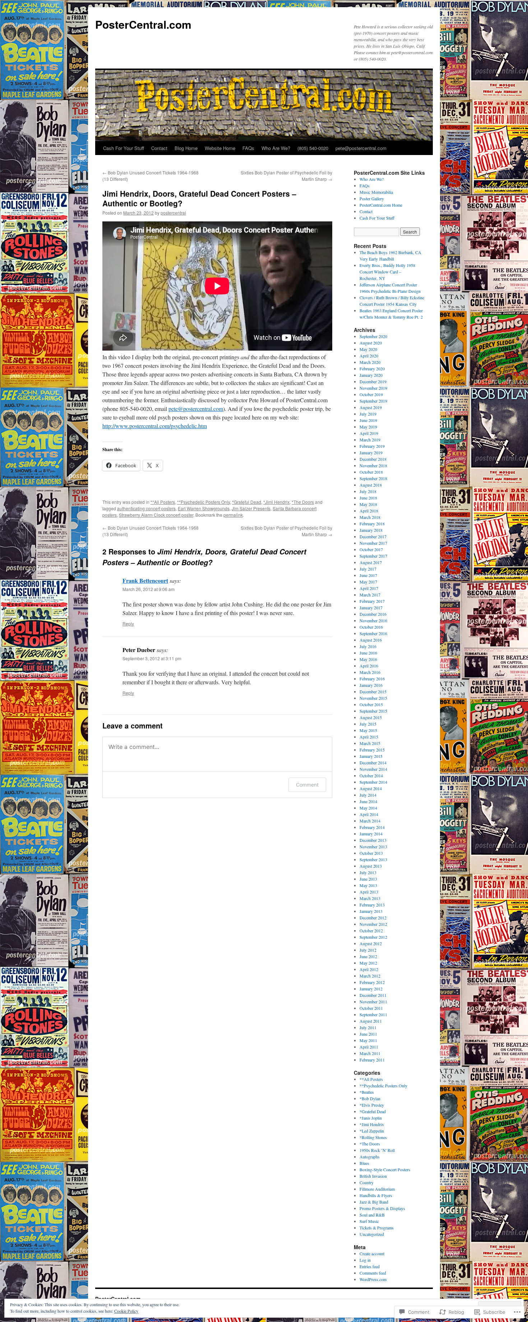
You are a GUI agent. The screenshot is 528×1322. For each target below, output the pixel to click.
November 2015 (373, 698)
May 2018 (368, 504)
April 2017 (369, 588)
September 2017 (373, 556)
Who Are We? (275, 148)
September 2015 (373, 711)
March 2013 (370, 898)
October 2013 (371, 853)
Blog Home (186, 148)
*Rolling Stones (373, 1137)
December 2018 (373, 459)
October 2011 (371, 1008)
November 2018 (373, 465)
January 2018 (371, 530)
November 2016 (373, 620)
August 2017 (371, 562)
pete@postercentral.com (360, 148)
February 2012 (372, 982)
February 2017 (372, 601)
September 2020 (373, 336)
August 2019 (371, 407)
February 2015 (372, 750)
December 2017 (373, 536)
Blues (364, 1163)
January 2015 (371, 756)
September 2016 (373, 633)
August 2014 (371, 788)
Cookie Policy (126, 1311)
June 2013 (368, 879)
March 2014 (370, 821)
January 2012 (371, 989)
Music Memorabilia (376, 192)
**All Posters (162, 502)
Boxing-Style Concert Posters (385, 1169)
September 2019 (373, 401)
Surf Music (369, 1221)
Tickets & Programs (377, 1227)
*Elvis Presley (372, 1105)
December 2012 (373, 917)
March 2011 (370, 1053)
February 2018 (372, 523)
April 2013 (369, 892)
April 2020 (369, 355)
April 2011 (369, 1047)
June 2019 (368, 420)
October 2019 (371, 394)
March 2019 (370, 439)
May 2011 (368, 1040)
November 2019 (373, 388)
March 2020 (370, 362)
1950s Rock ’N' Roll (377, 1150)
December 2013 (373, 840)
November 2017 (373, 543)
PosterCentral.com (143, 24)
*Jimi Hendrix (276, 502)
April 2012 (369, 969)
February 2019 (372, 446)
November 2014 (373, 769)
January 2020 (371, 375)
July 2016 (368, 646)
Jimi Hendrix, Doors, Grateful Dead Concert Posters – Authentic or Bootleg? (199, 198)
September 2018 (373, 478)
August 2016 (371, 640)
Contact (159, 148)
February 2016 (372, 678)
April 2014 (369, 814)
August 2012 (371, 943)
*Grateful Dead (246, 502)
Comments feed (373, 1273)
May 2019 (368, 427)
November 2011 (373, 1001)
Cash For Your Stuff (123, 148)
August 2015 (371, 717)
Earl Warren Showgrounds (204, 508)
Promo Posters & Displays (382, 1208)
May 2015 (368, 730)
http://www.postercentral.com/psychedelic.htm (154, 426)
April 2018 (369, 511)
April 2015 (369, 737)
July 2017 (368, 569)
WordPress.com (373, 1279)
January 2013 (371, 911)
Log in (365, 1260)
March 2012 (370, 976)
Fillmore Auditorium (377, 1189)
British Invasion (373, 1176)
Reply (128, 623)
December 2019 (373, 381)
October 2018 (371, 472)
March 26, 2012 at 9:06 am (148, 589)
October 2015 (371, 704)
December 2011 (373, 995)
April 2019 (369, 433)
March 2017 (370, 594)
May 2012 (368, 963)
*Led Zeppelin (372, 1131)
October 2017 (371, 549)
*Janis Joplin (371, 1118)
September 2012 (373, 937)
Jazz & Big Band (374, 1202)
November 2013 (373, 846)
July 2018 (368, 491)
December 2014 (373, 762)
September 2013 (373, 859)
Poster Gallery (372, 198)
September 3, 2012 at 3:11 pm (151, 658)
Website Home (220, 148)
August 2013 (371, 866)
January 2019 (371, 452)
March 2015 (370, 743)
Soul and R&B (372, 1215)
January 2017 (371, 607)
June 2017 (368, 575)
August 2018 (371, 485)
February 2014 (372, 827)
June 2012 (368, 956)
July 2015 (368, 724)
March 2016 (370, 672)
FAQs (248, 148)
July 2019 (368, 414)
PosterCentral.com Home (381, 205)
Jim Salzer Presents (251, 508)
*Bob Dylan (370, 1098)
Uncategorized (372, 1234)
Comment (307, 785)
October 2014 (371, 775)
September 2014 (373, 782)
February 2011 (372, 1060)
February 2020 (372, 368)
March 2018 (370, 517)
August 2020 (371, 343)
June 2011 (368, 1034)
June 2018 (368, 498)
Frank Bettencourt (145, 580)
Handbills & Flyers (376, 1195)
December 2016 (373, 614)
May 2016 (368, 659)
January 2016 (371, 685)
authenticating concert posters (146, 508)
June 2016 (368, 653)
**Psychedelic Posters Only (203, 502)
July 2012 (368, 950)
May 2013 (368, 885)
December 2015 (373, 691)
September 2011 (373, 1014)
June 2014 (368, 801)
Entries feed (370, 1266)
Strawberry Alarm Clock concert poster (156, 515)
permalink (233, 515)
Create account (372, 1253)
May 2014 (368, 808)
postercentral (173, 213)
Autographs (370, 1156)
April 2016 (369, 666)
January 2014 (371, 833)
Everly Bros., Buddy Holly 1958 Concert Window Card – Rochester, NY (387, 271)
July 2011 (368, 1027)
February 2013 (372, 905)
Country (367, 1182)
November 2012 (373, 924)
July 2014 (368, 795)
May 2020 (368, 349)
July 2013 (368, 872)
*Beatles (367, 1092)
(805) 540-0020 (312, 148)
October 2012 (371, 930)
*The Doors (303, 502)
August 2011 (371, 1021)
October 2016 (371, 627)
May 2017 (368, 582)
